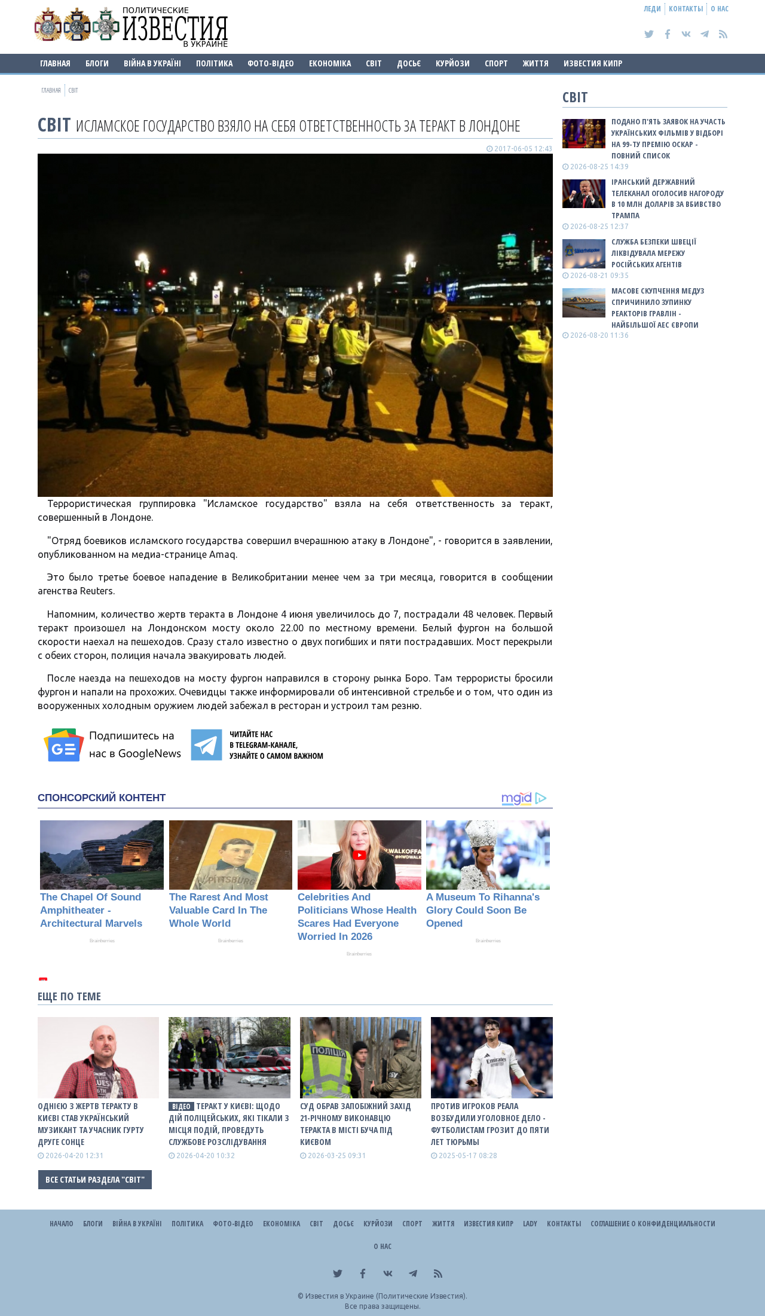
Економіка (330, 63)
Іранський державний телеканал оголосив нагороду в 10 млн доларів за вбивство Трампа (667, 198)
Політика (214, 63)
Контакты (686, 9)
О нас (720, 9)
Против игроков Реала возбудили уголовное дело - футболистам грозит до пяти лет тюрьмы (490, 1123)
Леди (652, 9)
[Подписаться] (114, 745)
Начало (62, 1224)
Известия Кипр (593, 63)
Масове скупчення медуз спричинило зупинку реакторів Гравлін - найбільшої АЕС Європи (657, 307)
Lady (530, 1224)
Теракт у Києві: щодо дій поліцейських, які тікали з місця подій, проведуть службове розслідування (229, 1123)
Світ (374, 63)
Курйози (453, 63)
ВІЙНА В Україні (152, 63)
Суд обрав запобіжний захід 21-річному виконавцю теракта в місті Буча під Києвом (355, 1123)
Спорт (496, 63)
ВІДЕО (181, 1106)
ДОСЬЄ (409, 63)
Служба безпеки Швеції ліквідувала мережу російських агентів (653, 253)
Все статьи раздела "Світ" (95, 1179)
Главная (55, 63)
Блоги (97, 63)
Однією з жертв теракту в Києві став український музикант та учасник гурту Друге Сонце (91, 1123)
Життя (536, 63)
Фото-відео (270, 63)
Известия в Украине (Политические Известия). (386, 1296)
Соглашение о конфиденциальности (652, 1224)
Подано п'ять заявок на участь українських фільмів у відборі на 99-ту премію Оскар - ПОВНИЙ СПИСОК (668, 138)
